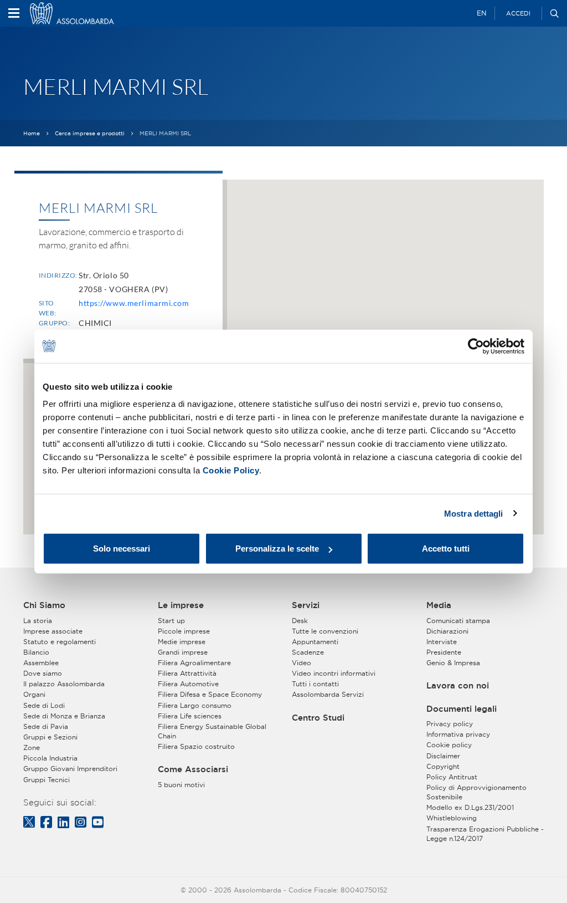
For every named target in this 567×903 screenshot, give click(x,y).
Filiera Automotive (188, 683)
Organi (34, 694)
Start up (171, 620)
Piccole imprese (184, 631)
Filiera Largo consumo (194, 705)
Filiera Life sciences (189, 716)
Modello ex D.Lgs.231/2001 (470, 807)
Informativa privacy (458, 734)
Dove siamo (42, 673)
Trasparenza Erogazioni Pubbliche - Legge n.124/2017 (485, 833)
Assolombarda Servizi (328, 694)
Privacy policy (449, 723)
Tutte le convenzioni (325, 631)
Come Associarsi (193, 769)
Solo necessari (121, 548)
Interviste (441, 641)
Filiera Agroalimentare (194, 662)
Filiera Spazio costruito (196, 746)
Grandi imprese (183, 652)
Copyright (443, 766)
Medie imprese (181, 641)
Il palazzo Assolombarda (64, 683)
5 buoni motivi (181, 784)
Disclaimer (443, 755)
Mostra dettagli (473, 513)
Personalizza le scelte (277, 548)
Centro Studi (318, 717)
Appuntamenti (315, 641)
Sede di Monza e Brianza (64, 716)
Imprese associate (53, 631)
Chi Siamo (44, 605)
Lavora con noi (457, 685)
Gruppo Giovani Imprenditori (70, 768)
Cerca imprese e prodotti (90, 133)
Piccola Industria (50, 758)
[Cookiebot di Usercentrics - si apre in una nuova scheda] (475, 346)
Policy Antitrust (451, 776)
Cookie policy (449, 744)
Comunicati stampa (458, 620)
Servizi (305, 605)
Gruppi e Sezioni (50, 737)
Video (301, 662)
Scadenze (308, 652)
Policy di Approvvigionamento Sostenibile (476, 792)
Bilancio (36, 652)
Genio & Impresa (453, 662)
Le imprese (181, 605)
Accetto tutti (446, 548)
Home (31, 133)
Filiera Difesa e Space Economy (210, 694)
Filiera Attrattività (187, 673)
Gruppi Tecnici (46, 779)
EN (481, 13)
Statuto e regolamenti (59, 641)
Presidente (443, 652)
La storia (37, 620)
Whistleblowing (451, 818)
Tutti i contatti (315, 683)
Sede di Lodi (44, 705)
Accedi (518, 13)
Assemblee (41, 662)
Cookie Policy (231, 470)
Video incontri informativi (333, 673)
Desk (300, 620)
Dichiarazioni (447, 631)
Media (438, 605)
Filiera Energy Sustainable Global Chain (212, 731)
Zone (31, 747)
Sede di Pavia (45, 726)
